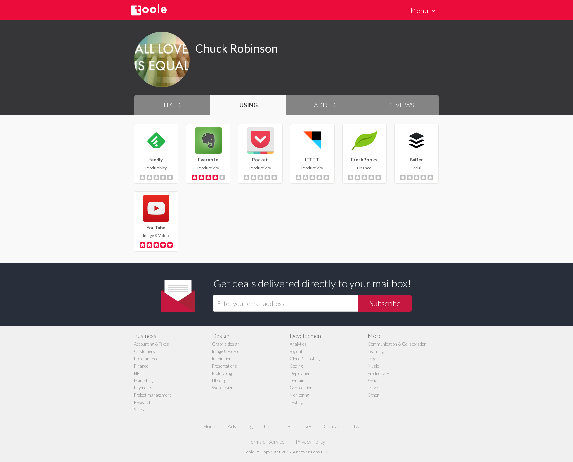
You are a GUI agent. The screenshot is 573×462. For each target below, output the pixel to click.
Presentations (224, 366)
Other (373, 395)
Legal (372, 358)
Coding (296, 366)
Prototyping (222, 373)
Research (142, 402)
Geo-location (301, 387)
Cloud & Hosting (305, 358)
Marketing (143, 380)
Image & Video (225, 351)
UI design (220, 380)
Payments (143, 387)
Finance (141, 366)
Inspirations (223, 358)
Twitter (361, 426)
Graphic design (226, 344)
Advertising (240, 426)
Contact (333, 426)
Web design (222, 387)
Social (373, 380)
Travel (373, 387)
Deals (270, 426)
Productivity (378, 373)
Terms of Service (266, 442)
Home (210, 426)
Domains (298, 380)
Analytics (298, 344)
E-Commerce (146, 358)
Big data (297, 351)
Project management (152, 395)
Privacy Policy (310, 442)
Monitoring (299, 395)
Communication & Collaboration (397, 344)
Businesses (300, 426)
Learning (376, 351)
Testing (296, 402)
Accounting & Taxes (151, 344)
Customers (144, 351)
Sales (139, 409)
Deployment (301, 373)
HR (137, 373)
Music (373, 366)
